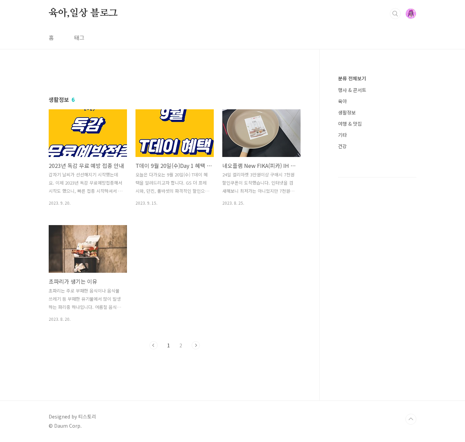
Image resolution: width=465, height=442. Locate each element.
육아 (342, 101)
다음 (196, 345)
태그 (79, 37)
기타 (342, 134)
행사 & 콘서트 (352, 89)
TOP (410, 419)
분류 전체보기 (352, 78)
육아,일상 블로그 (83, 13)
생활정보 (347, 112)
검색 (395, 14)
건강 (342, 146)
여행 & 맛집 (350, 123)
